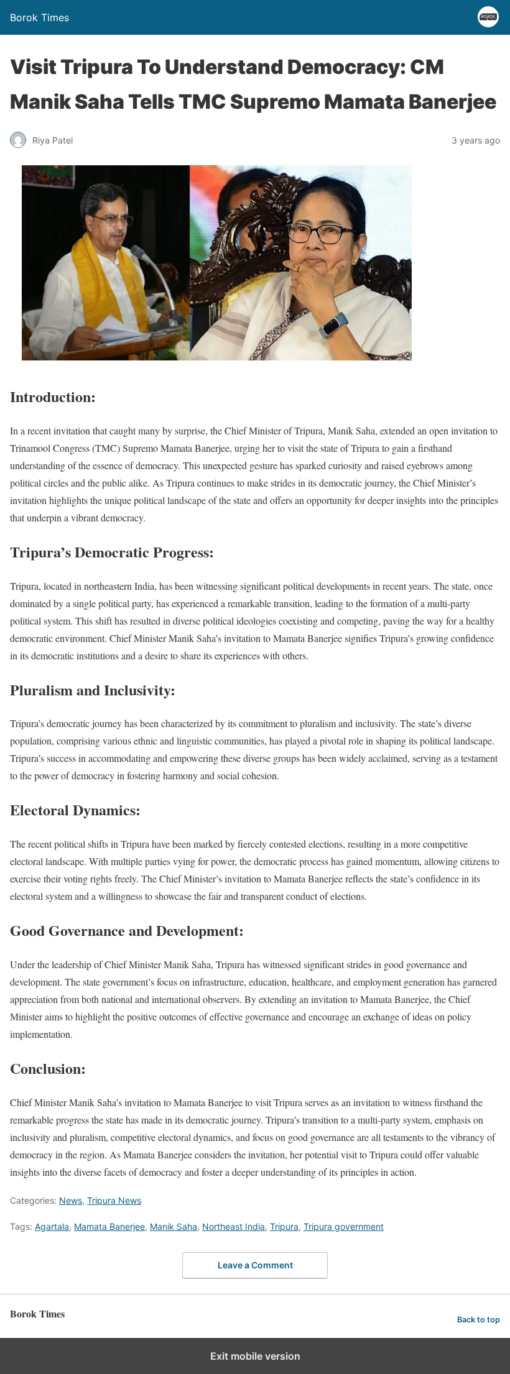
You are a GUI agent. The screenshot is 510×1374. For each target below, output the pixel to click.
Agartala (52, 1226)
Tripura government (344, 1226)
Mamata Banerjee (109, 1226)
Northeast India (233, 1226)
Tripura (284, 1226)
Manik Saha (173, 1226)
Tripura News (114, 1200)
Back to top (478, 1319)
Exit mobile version (255, 1356)
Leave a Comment (255, 1265)
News (70, 1200)
